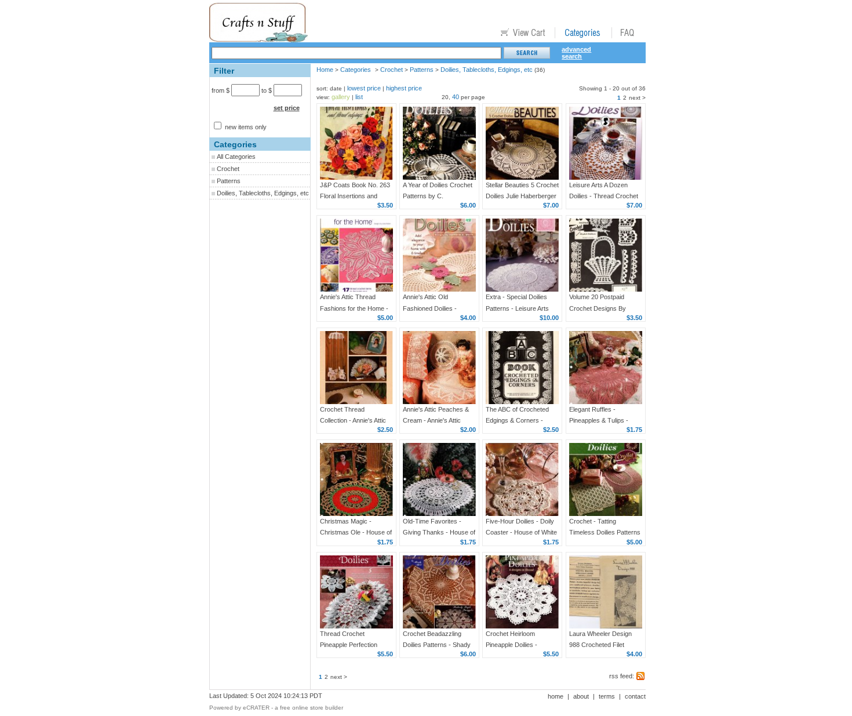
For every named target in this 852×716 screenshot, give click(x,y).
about (581, 696)
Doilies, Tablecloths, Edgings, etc (263, 193)
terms (607, 696)
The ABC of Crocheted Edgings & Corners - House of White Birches (519, 420)
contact (635, 696)
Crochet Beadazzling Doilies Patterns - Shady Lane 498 (437, 644)
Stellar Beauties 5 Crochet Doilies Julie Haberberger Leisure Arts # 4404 (522, 195)
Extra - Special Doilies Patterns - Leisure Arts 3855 (517, 307)
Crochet (228, 168)
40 (455, 96)
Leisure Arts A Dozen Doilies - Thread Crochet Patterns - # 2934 (603, 195)
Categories (355, 69)
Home (324, 69)
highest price (404, 88)
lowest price (364, 88)
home (555, 696)
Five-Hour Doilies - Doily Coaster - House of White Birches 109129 (521, 532)
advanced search (576, 53)
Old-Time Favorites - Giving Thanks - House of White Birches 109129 (439, 532)
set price (287, 107)
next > (637, 98)
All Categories (236, 156)
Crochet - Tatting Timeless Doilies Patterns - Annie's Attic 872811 (604, 532)
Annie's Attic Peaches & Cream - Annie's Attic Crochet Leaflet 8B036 (436, 420)
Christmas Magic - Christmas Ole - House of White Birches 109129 (356, 532)
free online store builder (311, 707)
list (359, 96)
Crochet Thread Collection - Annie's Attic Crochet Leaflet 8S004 (353, 420)
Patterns (229, 180)
